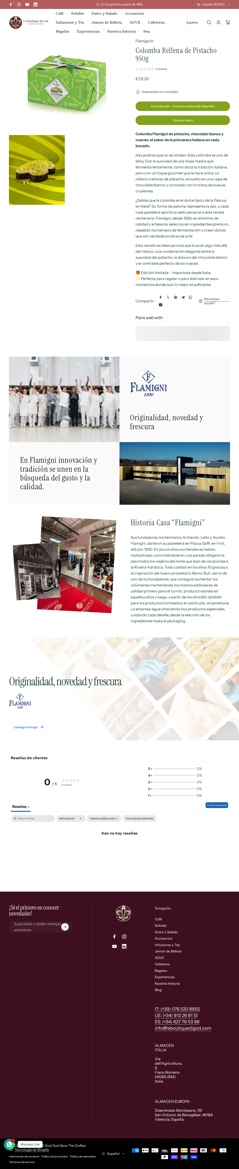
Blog (158, 990)
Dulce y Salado (166, 932)
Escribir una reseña (217, 805)
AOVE (159, 958)
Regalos (161, 971)
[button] (175, 768)
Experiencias (165, 977)
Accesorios (163, 938)
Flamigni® (145, 41)
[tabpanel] (119, 845)
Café (158, 919)
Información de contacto (24, 1156)
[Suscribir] (65, 927)
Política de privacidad (54, 1156)
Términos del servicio (22, 1162)
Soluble (160, 926)
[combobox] (213, 4)
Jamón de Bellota (168, 951)
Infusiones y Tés (167, 945)
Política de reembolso (83, 1156)
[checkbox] (139, 818)
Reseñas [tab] (20, 806)
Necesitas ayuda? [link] (211, 301)
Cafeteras (162, 964)
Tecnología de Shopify (32, 1150)
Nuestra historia (167, 984)
